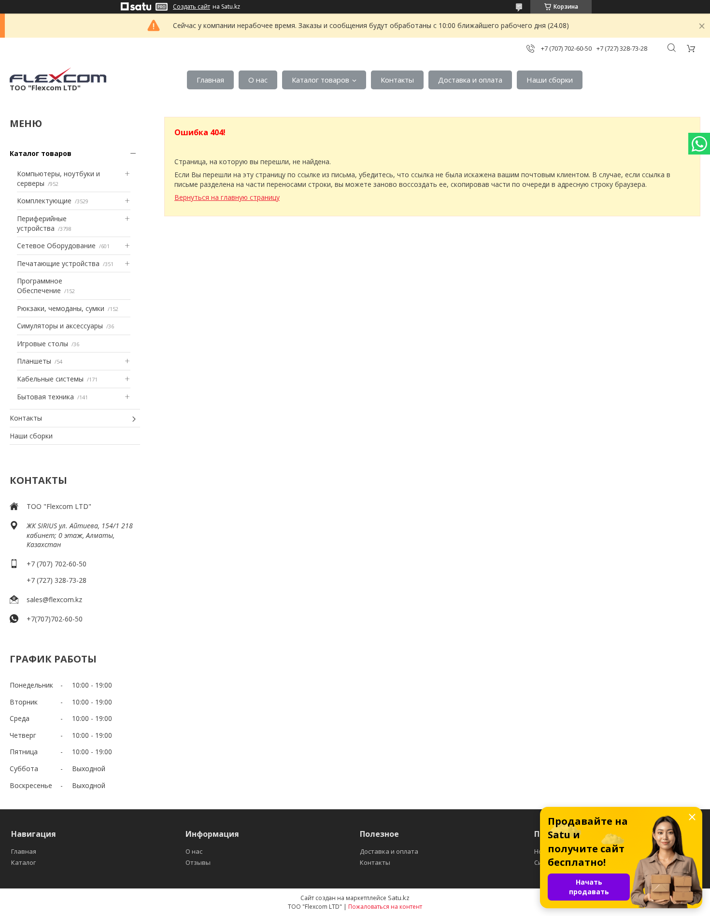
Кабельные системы (50, 378)
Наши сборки (549, 80)
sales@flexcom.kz (54, 599)
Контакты (397, 80)
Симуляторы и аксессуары (60, 325)
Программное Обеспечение (39, 285)
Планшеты (34, 361)
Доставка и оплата (470, 80)
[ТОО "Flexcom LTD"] (58, 75)
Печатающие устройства (58, 263)
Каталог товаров (320, 80)
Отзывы (198, 862)
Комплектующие (44, 200)
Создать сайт (191, 6)
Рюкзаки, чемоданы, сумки (60, 308)
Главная (210, 80)
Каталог (23, 862)
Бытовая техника (45, 396)
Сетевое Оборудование (56, 245)
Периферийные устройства (42, 223)
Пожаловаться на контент (385, 906)
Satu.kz (399, 897)
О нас (258, 80)
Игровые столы (42, 343)
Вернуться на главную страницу (227, 197)
